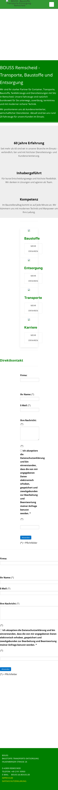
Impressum (7, 778)
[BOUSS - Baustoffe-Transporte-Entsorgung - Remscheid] (19, 3)
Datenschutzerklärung (14, 781)
